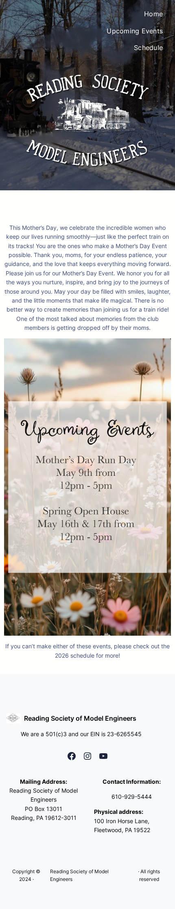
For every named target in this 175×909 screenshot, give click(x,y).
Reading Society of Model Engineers (80, 718)
